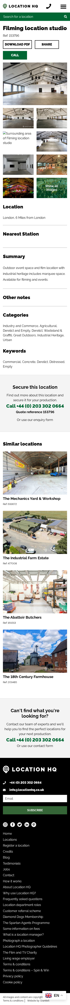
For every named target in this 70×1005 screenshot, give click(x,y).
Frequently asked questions (22, 899)
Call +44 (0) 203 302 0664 (35, 406)
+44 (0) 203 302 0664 (26, 782)
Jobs (6, 869)
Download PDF (17, 44)
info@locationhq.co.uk (26, 790)
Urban (7, 340)
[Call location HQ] (49, 6)
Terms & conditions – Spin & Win (26, 970)
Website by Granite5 (38, 1000)
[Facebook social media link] (12, 824)
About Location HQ (17, 887)
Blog (6, 857)
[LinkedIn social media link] (26, 824)
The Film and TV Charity (20, 952)
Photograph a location (19, 940)
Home (7, 833)
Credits (8, 851)
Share (47, 44)
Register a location (16, 845)
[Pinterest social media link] (33, 824)
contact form (43, 746)
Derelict (42, 362)
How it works (12, 881)
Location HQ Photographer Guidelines (30, 946)
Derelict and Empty (16, 330)
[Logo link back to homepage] (30, 771)
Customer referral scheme (22, 911)
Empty (7, 366)
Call (15, 55)
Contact (8, 875)
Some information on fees (21, 929)
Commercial (12, 362)
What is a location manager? (23, 934)
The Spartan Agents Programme (26, 923)
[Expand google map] (18, 141)
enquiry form (43, 420)
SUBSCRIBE (35, 810)
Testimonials (12, 863)
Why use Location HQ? (19, 893)
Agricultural (48, 326)
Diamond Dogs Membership (23, 917)
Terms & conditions (16, 964)
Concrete (28, 362)
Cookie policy (12, 982)
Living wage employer (19, 958)
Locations (10, 840)
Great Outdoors (24, 335)
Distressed (56, 362)
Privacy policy (13, 976)
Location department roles (22, 905)
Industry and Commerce (20, 326)
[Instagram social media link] (5, 824)
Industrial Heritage (50, 335)
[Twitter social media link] (19, 824)
